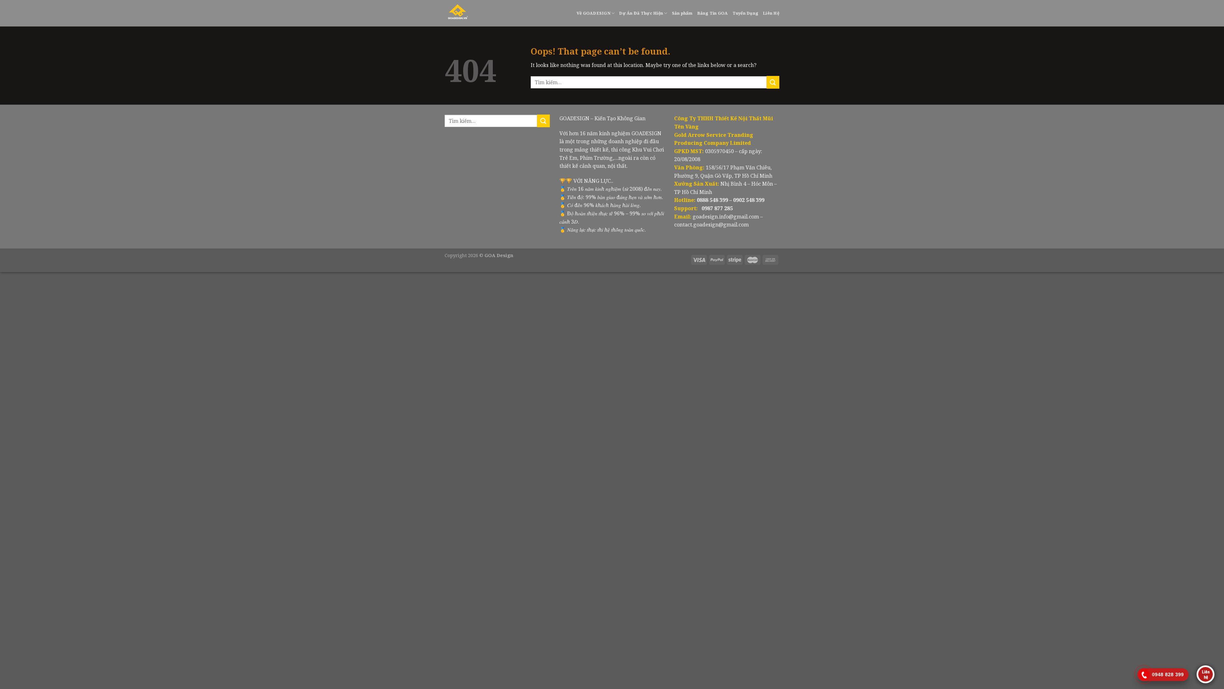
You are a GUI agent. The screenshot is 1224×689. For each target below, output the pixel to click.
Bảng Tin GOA (712, 13)
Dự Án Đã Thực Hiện (641, 13)
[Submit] (773, 82)
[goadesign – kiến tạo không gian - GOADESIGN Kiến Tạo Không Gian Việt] (473, 13)
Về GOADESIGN (593, 13)
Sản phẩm (682, 13)
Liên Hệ (771, 13)
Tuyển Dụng (745, 13)
